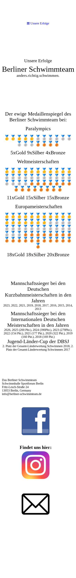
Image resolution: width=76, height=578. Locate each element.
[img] (38, 59)
